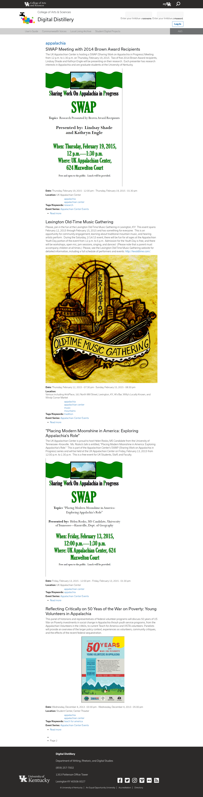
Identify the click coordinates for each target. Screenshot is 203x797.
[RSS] (156, 780)
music (67, 408)
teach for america (73, 721)
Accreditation (125, 788)
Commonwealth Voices (54, 31)
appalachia (70, 199)
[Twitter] (127, 780)
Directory (139, 788)
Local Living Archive (80, 31)
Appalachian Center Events (74, 209)
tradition (68, 414)
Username (147, 19)
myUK (167, 4)
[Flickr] (149, 780)
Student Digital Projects (107, 31)
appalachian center (74, 202)
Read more (55, 213)
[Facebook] (120, 780)
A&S (180, 31)
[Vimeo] (141, 780)
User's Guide (31, 31)
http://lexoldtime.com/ (137, 251)
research (68, 205)
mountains (70, 411)
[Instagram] (134, 780)
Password (179, 19)
